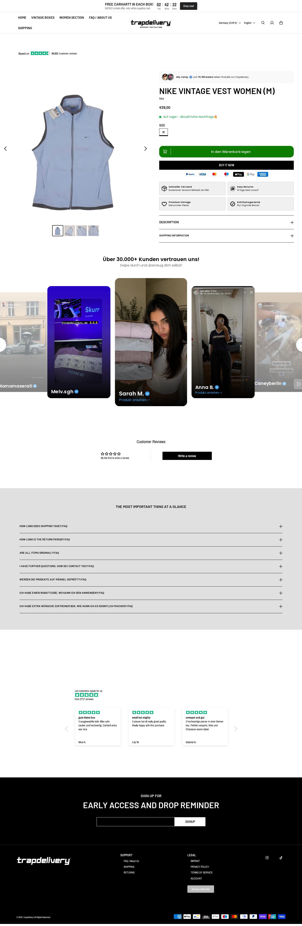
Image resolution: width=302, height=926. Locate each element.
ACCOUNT (196, 878)
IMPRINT (195, 861)
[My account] (272, 22)
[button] (67, 728)
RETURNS (129, 872)
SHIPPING (129, 867)
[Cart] (281, 22)
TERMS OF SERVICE (202, 872)
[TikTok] (281, 857)
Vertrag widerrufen (200, 889)
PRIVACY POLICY (200, 867)
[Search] (262, 22)
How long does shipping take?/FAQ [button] (43, 526)
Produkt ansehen (133, 400)
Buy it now (226, 165)
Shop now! (188, 6)
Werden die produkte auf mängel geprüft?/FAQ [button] (53, 579)
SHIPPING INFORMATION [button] (174, 235)
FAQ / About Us (131, 861)
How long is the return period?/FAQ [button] (45, 539)
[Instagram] (267, 857)
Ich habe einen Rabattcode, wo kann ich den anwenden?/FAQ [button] (62, 592)
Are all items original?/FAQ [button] (39, 552)
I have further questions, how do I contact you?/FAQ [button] (57, 566)
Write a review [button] (187, 456)
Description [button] (169, 222)
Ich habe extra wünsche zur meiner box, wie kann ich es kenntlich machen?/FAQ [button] (76, 606)
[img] (153, 695)
